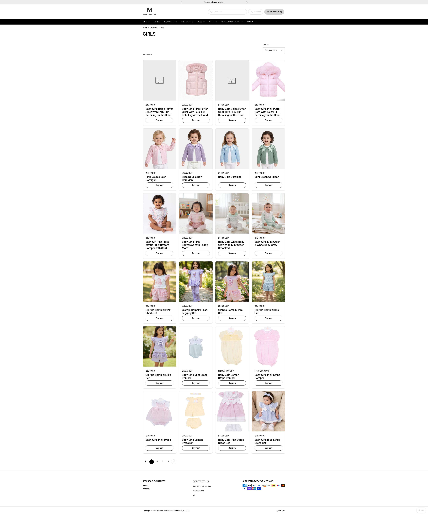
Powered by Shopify (181, 511)
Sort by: (266, 45)
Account (257, 12)
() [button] (276, 12)
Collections (153, 28)
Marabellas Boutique (165, 511)
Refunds (146, 489)
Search (145, 485)
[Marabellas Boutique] (150, 11)
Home (145, 28)
